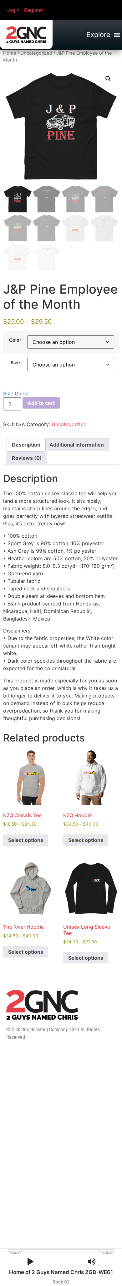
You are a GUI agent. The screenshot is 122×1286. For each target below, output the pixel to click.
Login (12, 10)
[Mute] (91, 1262)
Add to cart (41, 403)
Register (33, 10)
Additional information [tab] (76, 445)
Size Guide (15, 393)
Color (15, 340)
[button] (103, 35)
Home (9, 53)
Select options (25, 840)
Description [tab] (26, 445)
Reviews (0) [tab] (27, 458)
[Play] (30, 1262)
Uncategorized (36, 53)
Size (15, 363)
